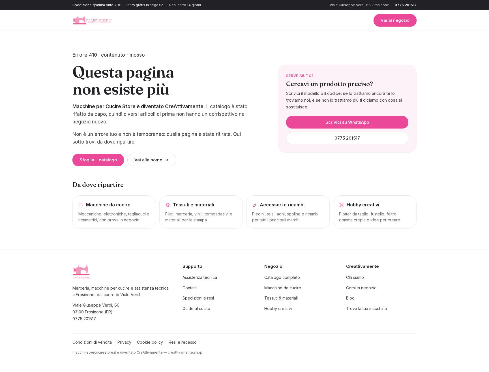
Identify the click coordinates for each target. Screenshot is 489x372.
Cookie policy (150, 342)
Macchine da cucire (282, 287)
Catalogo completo (282, 277)
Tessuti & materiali (281, 298)
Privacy (124, 342)
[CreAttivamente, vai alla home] (92, 20)
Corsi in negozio (361, 287)
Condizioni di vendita (92, 342)
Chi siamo (355, 277)
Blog (350, 298)
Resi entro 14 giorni (185, 5)
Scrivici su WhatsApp (347, 122)
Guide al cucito (196, 308)
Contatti (190, 287)
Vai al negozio (395, 20)
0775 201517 (406, 5)
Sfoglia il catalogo (98, 160)
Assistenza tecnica (200, 277)
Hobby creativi (278, 308)
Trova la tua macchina (366, 308)
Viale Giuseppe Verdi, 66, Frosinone (359, 5)
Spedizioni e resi (198, 298)
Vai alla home (148, 160)
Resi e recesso (183, 342)
